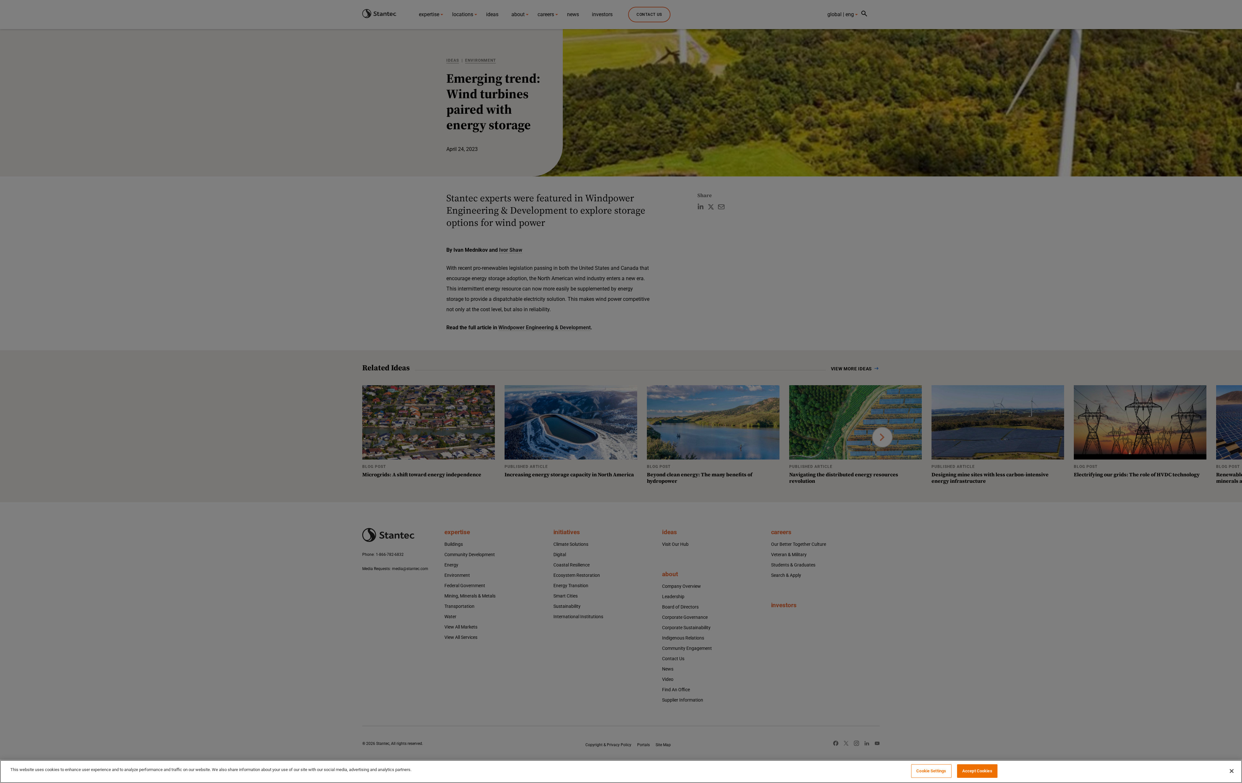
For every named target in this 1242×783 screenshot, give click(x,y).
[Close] (1232, 771)
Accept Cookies (977, 770)
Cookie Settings (931, 770)
